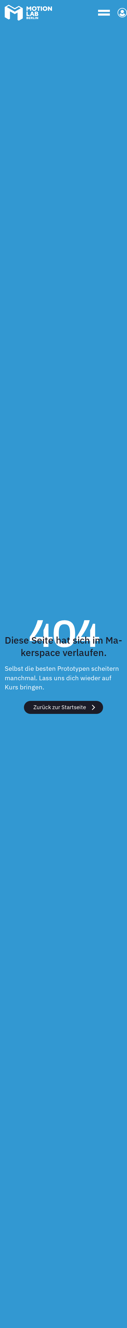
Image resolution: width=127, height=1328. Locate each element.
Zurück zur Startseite (59, 707)
